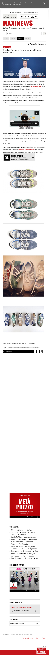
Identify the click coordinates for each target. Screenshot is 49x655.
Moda (20, 38)
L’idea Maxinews (15, 12)
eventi (24, 532)
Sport (13, 38)
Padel (13, 544)
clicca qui (19, 5)
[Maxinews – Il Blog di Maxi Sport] (18, 23)
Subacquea (15, 556)
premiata (35, 347)
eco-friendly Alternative (26, 149)
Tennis (31, 556)
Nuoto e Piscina (17, 542)
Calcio (29, 530)
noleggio (33, 539)
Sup (24, 556)
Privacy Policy (27, 638)
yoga (37, 558)
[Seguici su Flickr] (36, 16)
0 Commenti (7, 351)
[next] (36, 580)
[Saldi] (25, 518)
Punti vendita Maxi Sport (30, 12)
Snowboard (27, 551)
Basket (20, 530)
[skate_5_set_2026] (25, 579)
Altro (13, 530)
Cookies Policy (41, 638)
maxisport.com (36, 86)
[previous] (13, 580)
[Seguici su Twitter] (25, 16)
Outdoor (29, 542)
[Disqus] (24, 390)
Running (14, 549)
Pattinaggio (23, 544)
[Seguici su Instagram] (29, 16)
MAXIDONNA (16, 537)
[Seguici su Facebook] (22, 16)
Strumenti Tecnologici (27, 554)
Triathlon (28, 558)
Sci (22, 549)
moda (10, 347)
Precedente (33, 44)
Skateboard (15, 551)
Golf (12, 535)
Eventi (27, 38)
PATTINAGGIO (16, 546)
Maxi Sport (22, 535)
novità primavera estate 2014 (22, 347)
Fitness (32, 532)
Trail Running (16, 558)
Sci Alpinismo (32, 549)
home (6, 38)
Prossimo (41, 44)
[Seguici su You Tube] (32, 16)
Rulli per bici (31, 546)
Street (13, 554)
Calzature (7, 47)
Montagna (23, 539)
